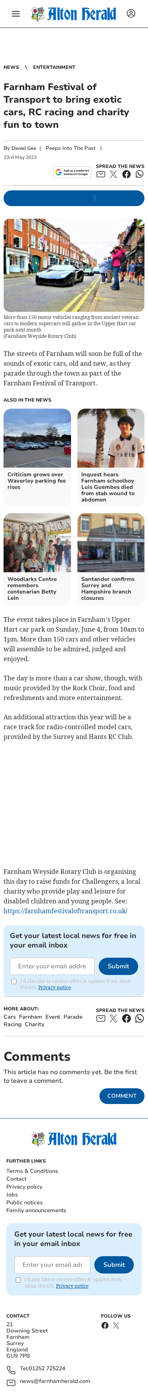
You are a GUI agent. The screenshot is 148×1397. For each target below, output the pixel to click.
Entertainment (54, 67)
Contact (16, 1179)
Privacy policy (24, 1187)
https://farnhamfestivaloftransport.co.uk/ (65, 911)
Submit (118, 966)
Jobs (12, 1194)
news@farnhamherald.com (55, 1381)
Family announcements (36, 1210)
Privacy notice (54, 987)
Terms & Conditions (32, 1171)
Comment (122, 1096)
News (11, 67)
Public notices (24, 1202)
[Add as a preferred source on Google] (72, 172)
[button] (15, 13)
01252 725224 (47, 1369)
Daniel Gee (23, 148)
